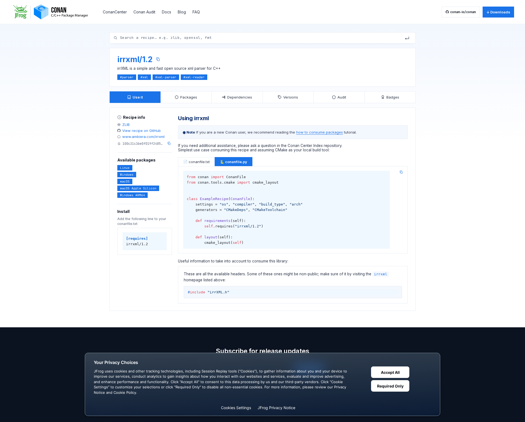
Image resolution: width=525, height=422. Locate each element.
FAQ (196, 12)
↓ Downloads (498, 12)
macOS (125, 181)
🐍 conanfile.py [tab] (233, 162)
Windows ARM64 (132, 195)
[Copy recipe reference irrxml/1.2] (157, 59)
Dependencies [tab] (239, 97)
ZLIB (126, 124)
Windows (126, 175)
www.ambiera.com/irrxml (143, 136)
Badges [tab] (392, 97)
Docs (166, 12)
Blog (182, 12)
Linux (125, 168)
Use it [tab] (138, 97)
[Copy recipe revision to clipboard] (169, 143)
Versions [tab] (290, 97)
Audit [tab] (341, 97)
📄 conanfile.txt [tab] (196, 162)
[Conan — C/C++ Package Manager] (52, 12)
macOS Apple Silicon (138, 188)
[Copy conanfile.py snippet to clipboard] (401, 172)
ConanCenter (115, 12)
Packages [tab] (188, 97)
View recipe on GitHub (141, 130)
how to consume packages (319, 132)
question (268, 145)
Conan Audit (144, 12)
